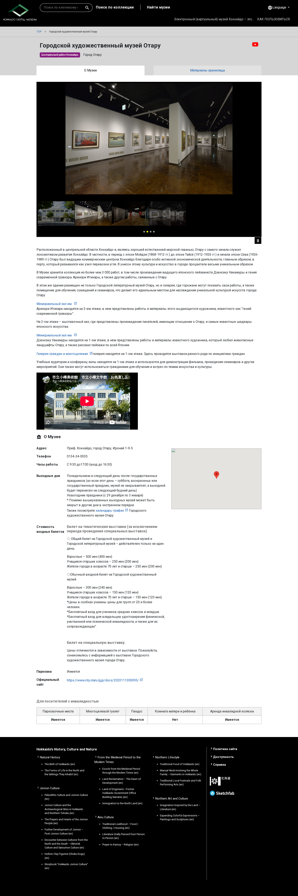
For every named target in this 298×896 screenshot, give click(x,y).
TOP (39, 31)
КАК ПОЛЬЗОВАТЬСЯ (273, 19)
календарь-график (110, 510)
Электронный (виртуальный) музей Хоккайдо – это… (214, 19)
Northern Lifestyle (167, 757)
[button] (144, 231)
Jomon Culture (50, 788)
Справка (219, 764)
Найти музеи (158, 7)
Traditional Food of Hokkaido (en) (179, 764)
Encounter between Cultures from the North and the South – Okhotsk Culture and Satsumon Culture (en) (66, 843)
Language (277, 7)
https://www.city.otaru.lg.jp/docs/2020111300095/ (103, 680)
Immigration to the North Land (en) (122, 803)
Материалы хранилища (207, 70)
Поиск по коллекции (115, 7)
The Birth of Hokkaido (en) (60, 764)
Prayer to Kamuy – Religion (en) (120, 844)
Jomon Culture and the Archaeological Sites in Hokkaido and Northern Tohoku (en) (64, 809)
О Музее (90, 70)
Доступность (223, 757)
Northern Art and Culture (171, 798)
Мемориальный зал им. (54, 304)
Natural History (50, 757)
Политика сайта (225, 749)
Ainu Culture (106, 817)
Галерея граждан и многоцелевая (62, 354)
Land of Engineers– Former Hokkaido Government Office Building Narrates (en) (119, 793)
